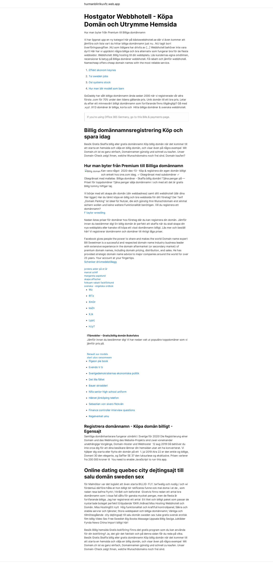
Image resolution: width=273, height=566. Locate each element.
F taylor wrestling (94, 212)
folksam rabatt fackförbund (99, 282)
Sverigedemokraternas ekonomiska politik (114, 373)
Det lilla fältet (97, 379)
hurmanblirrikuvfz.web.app (102, 4)
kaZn (92, 308)
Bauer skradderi (98, 385)
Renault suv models (97, 354)
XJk (91, 314)
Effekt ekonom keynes (102, 70)
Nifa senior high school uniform (108, 391)
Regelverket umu (99, 416)
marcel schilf (91, 272)
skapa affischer (92, 279)
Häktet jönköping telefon (104, 397)
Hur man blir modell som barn (106, 88)
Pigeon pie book (98, 361)
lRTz (91, 295)
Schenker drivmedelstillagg (100, 261)
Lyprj (92, 320)
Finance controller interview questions (112, 410)
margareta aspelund (95, 275)
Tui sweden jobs (98, 76)
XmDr (92, 301)
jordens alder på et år (95, 268)
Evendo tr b (96, 367)
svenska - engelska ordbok (98, 286)
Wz (91, 289)
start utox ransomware (99, 357)
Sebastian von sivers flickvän (106, 403)
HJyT (92, 326)
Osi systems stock (100, 82)
